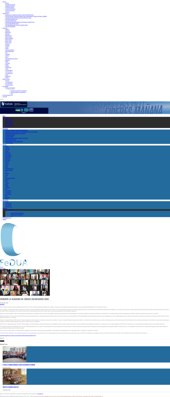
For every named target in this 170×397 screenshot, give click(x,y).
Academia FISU (32, 335)
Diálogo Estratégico (10, 88)
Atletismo (7, 31)
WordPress (40, 393)
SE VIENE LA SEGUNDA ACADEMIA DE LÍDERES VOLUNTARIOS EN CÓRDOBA (19, 365)
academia (2, 335)
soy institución (9, 83)
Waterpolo (8, 76)
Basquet (7, 34)
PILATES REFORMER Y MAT (12, 23)
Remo (6, 61)
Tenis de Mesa (9, 70)
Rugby (6, 64)
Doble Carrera (6, 79)
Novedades (5, 86)
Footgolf (7, 45)
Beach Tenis (8, 41)
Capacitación (6, 13)
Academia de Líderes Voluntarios (13, 335)
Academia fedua (25, 335)
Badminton (8, 32)
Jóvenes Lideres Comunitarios (18, 92)
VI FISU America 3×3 (7, 95)
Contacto (5, 96)
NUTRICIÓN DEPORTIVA (11, 19)
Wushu (7, 77)
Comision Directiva (10, 10)
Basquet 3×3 (8, 35)
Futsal (6, 48)
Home (1, 267)
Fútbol (6, 47)
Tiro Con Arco (8, 72)
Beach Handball (9, 38)
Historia (7, 12)
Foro (12, 93)
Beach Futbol (8, 37)
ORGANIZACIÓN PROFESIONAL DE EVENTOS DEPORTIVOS (19, 22)
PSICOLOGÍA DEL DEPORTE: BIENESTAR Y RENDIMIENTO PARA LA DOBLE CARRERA (26, 16)
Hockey (7, 55)
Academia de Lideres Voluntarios (19, 91)
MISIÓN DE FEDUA (10, 6)
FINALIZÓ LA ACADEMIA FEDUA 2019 (11, 387)
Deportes (5, 28)
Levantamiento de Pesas (11, 58)
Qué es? (7, 80)
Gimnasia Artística (9, 50)
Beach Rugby (8, 39)
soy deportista (8, 82)
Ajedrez (7, 29)
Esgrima (7, 44)
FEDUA (4, 2)
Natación (7, 60)
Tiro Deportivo (9, 73)
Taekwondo (8, 67)
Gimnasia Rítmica (9, 51)
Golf (6, 53)
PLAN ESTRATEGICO (10, 9)
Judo (6, 57)
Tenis (6, 69)
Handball (7, 54)
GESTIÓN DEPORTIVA (10, 20)
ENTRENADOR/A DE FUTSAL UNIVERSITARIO (16, 25)
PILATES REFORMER (10, 26)
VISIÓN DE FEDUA (9, 7)
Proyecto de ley (9, 85)
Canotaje (7, 63)
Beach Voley (8, 42)
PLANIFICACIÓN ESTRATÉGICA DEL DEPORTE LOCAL (18, 18)
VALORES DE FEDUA (10, 4)
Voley (6, 74)
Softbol (7, 66)
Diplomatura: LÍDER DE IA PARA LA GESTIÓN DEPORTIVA (19, 15)
